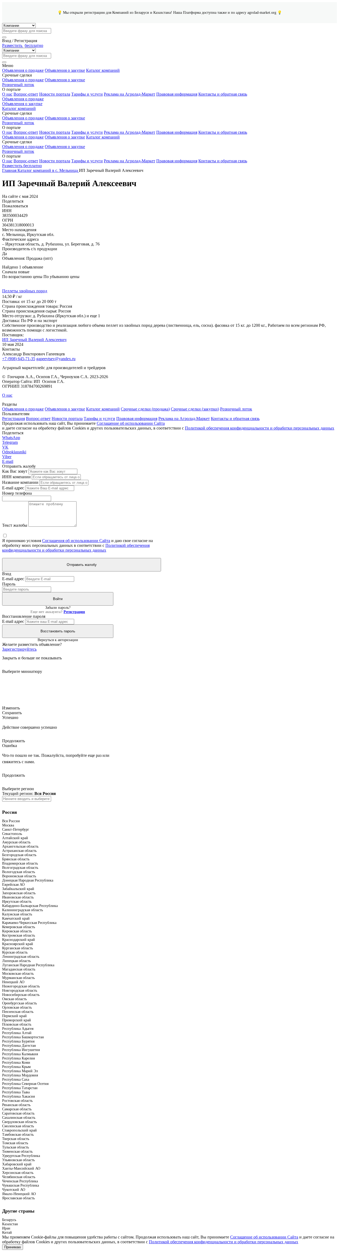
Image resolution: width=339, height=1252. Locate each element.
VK (5, 447)
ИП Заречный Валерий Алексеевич (34, 339)
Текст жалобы (14, 525)
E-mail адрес (13, 488)
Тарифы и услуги (87, 94)
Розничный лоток (18, 84)
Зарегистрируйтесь (19, 649)
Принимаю (12, 1247)
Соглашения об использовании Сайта (76, 540)
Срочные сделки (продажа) (145, 409)
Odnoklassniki (14, 452)
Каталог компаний (103, 70)
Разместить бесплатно (22, 165)
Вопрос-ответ (26, 94)
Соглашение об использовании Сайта (131, 423)
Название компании (20, 482)
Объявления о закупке (65, 70)
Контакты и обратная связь (222, 94)
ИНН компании (16, 477)
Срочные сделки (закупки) (195, 409)
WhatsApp (11, 437)
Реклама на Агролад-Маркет (129, 94)
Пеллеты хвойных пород (24, 291)
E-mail (7, 461)
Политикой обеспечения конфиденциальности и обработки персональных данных (259, 428)
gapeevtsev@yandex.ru (55, 358)
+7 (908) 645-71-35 (18, 358)
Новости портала (54, 94)
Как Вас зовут (14, 471)
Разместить (22, 45)
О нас (7, 94)
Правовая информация (176, 94)
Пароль (8, 584)
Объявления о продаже (23, 70)
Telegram (10, 442)
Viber (6, 456)
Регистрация (13, 418)
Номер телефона (17, 493)
